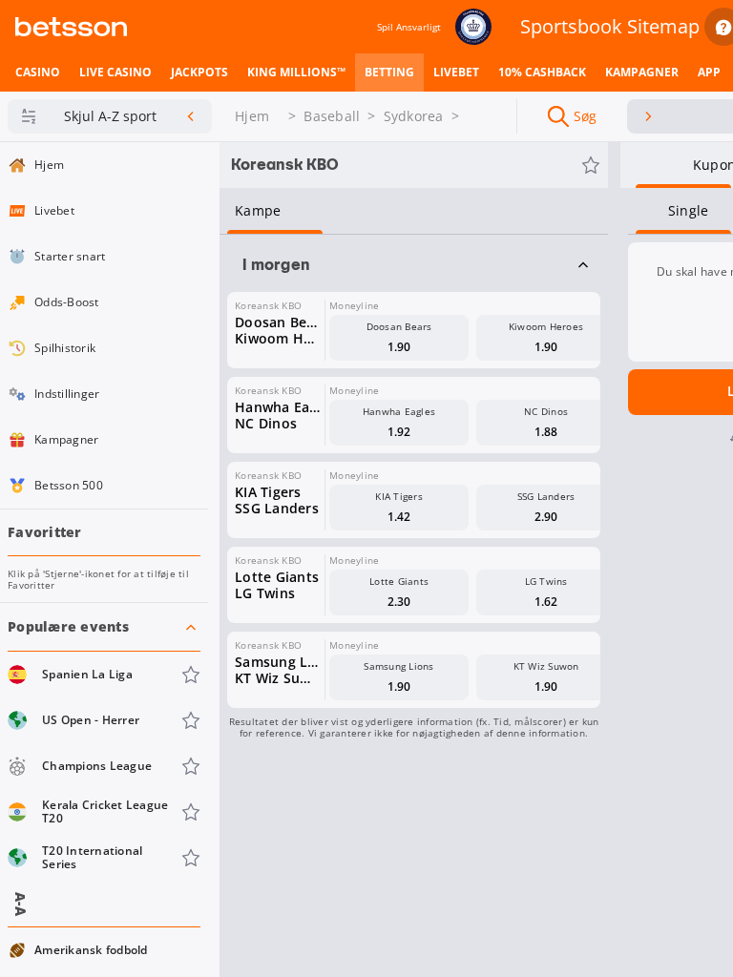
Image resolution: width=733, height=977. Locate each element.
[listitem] (38, 72)
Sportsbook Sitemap (610, 26)
